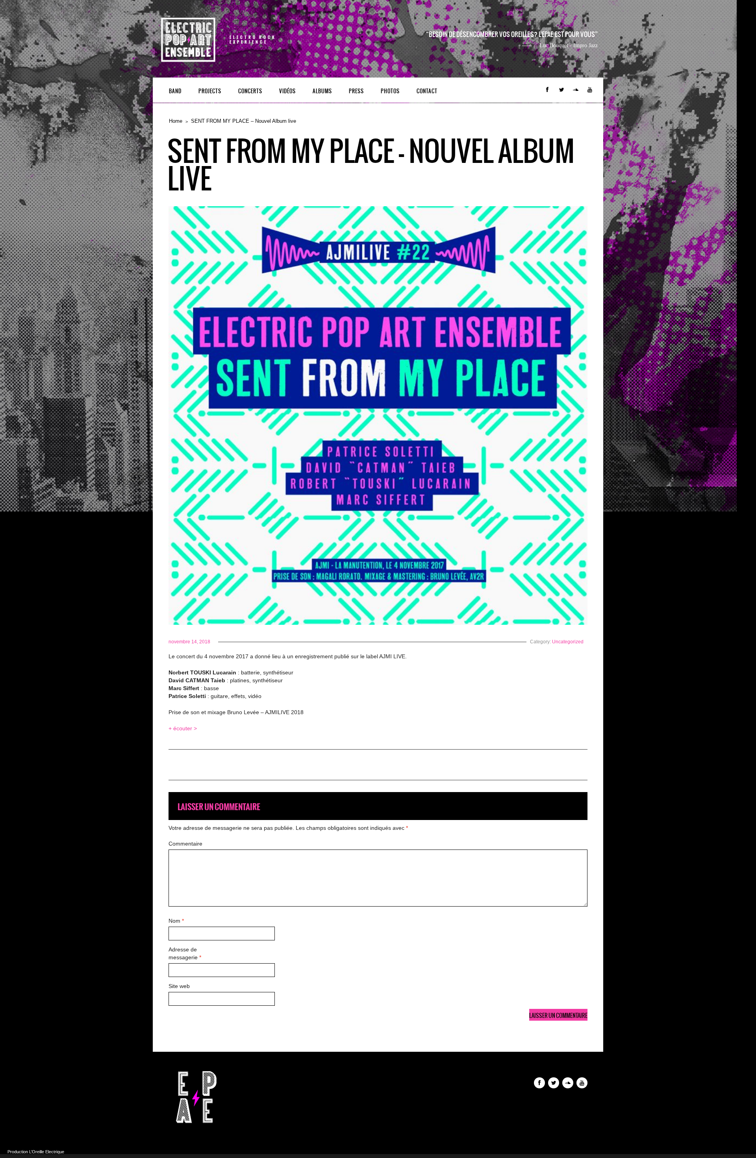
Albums (322, 91)
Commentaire (185, 843)
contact (427, 91)
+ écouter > (183, 728)
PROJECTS (209, 91)
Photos (390, 91)
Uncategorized (568, 642)
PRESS (356, 91)
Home (175, 121)
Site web (179, 986)
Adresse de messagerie (185, 953)
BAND (175, 91)
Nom (176, 921)
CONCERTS (250, 91)
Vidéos (287, 91)
